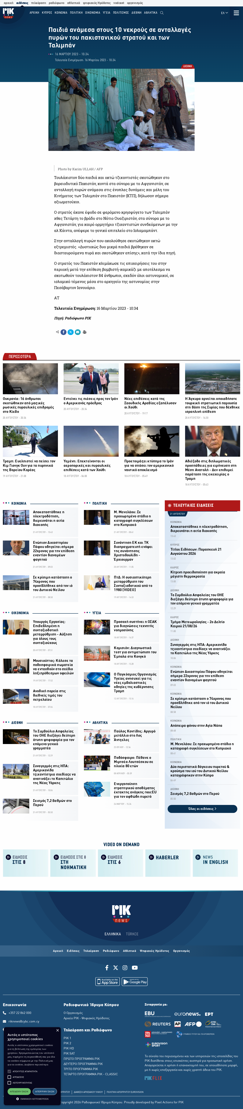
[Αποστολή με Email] (78, 332)
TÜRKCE (132, 934)
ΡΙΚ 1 (67, 1038)
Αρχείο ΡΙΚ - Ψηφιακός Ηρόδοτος (87, 1018)
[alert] (32, 1066)
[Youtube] (134, 968)
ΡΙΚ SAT (69, 1053)
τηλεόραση (38, 3)
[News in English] (215, 863)
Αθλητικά (129, 951)
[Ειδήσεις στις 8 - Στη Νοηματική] (73, 863)
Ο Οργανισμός (73, 1013)
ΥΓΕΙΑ (96, 613)
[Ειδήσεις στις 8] (25, 863)
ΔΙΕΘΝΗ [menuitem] (137, 12)
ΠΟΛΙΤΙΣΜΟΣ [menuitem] (121, 12)
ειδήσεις (22, 3)
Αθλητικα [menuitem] (151, 12)
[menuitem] (162, 13)
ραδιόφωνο (56, 3)
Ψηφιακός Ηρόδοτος (154, 951)
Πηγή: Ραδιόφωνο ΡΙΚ (72, 318)
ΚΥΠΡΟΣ (175, 545)
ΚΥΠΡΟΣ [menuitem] (47, 12)
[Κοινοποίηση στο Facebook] (63, 332)
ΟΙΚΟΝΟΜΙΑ (20, 613)
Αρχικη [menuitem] (34, 12)
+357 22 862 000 (20, 1013)
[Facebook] (107, 968)
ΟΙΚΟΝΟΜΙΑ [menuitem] (92, 12)
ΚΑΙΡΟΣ (174, 567)
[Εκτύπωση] (84, 332)
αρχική (8, 3)
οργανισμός (135, 3)
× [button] (57, 1030)
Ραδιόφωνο (111, 951)
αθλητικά (73, 3)
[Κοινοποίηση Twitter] (70, 332)
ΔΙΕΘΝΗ (187, 67)
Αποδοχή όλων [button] (19, 1091)
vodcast (118, 3)
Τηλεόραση (91, 951)
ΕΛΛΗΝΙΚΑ (113, 934)
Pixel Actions (164, 1102)
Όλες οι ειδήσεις (201, 809)
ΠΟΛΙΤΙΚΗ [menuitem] (76, 12)
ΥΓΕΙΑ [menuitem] (106, 12)
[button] (9, 1071)
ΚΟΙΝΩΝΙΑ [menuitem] (61, 12)
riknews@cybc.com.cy (24, 1021)
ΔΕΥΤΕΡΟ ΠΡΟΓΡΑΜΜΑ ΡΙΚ (83, 1064)
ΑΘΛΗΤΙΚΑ (100, 723)
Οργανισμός (181, 951)
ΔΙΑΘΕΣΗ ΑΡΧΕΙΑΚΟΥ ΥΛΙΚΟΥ (88, 1092)
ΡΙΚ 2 (67, 1043)
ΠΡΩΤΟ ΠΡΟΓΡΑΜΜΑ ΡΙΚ (82, 1059)
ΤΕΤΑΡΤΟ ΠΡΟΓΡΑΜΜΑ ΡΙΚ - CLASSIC (91, 1074)
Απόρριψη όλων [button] (44, 1091)
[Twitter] (115, 968)
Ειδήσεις (73, 951)
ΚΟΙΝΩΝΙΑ (18, 504)
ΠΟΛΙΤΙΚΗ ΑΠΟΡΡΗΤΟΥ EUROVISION (125, 1092)
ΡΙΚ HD (69, 1048)
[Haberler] (168, 863)
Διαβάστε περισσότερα (36, 1064)
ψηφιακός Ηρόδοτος (97, 3)
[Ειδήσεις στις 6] (120, 863)
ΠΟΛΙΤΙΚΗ (99, 504)
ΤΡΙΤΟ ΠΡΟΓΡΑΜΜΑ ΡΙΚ (81, 1069)
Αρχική (58, 951)
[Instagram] (125, 968)
